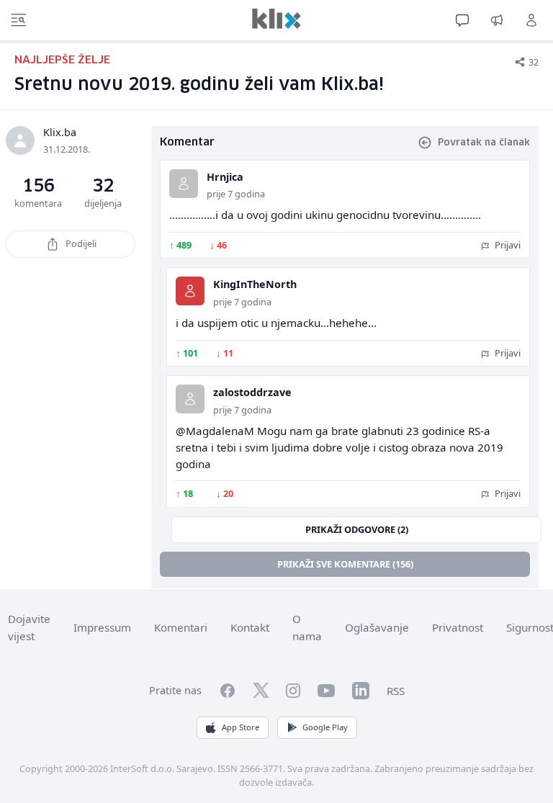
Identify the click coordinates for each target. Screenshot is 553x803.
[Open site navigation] (19, 20)
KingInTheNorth (255, 284)
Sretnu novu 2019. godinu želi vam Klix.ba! (199, 85)
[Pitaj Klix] (462, 20)
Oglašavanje (377, 627)
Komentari (180, 627)
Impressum (102, 627)
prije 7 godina (236, 193)
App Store (240, 727)
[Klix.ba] (276, 19)
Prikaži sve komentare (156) (345, 563)
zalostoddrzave (252, 392)
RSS (396, 690)
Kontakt (249, 627)
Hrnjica (225, 177)
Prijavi (507, 244)
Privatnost (457, 627)
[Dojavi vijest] (497, 20)
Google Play (325, 727)
